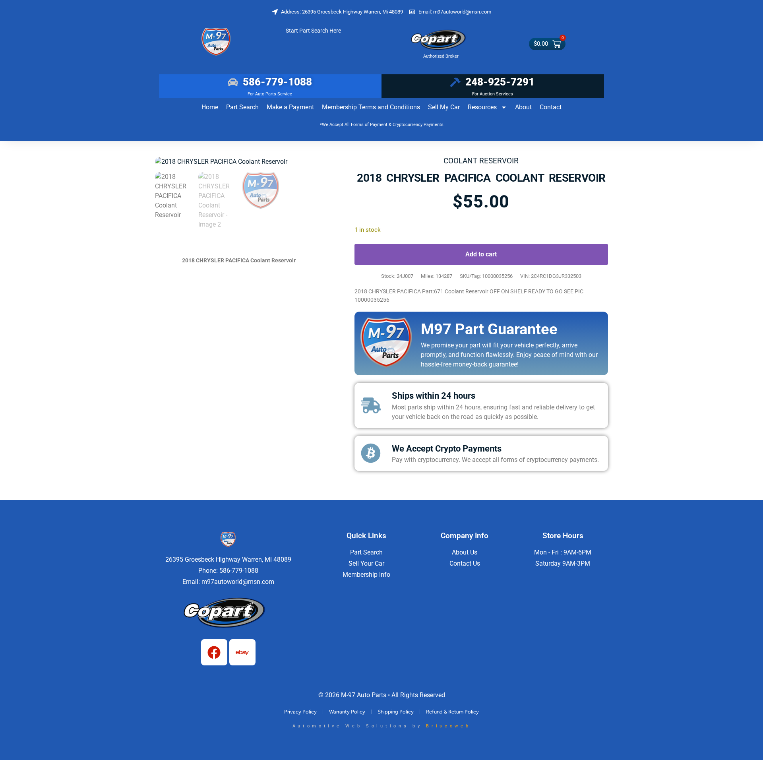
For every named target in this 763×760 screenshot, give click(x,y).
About (523, 107)
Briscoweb (448, 726)
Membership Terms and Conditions (371, 107)
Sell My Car (444, 107)
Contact (551, 107)
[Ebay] (242, 652)
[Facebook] (214, 652)
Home (209, 107)
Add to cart (481, 254)
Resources (482, 107)
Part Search (242, 107)
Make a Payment (290, 107)
